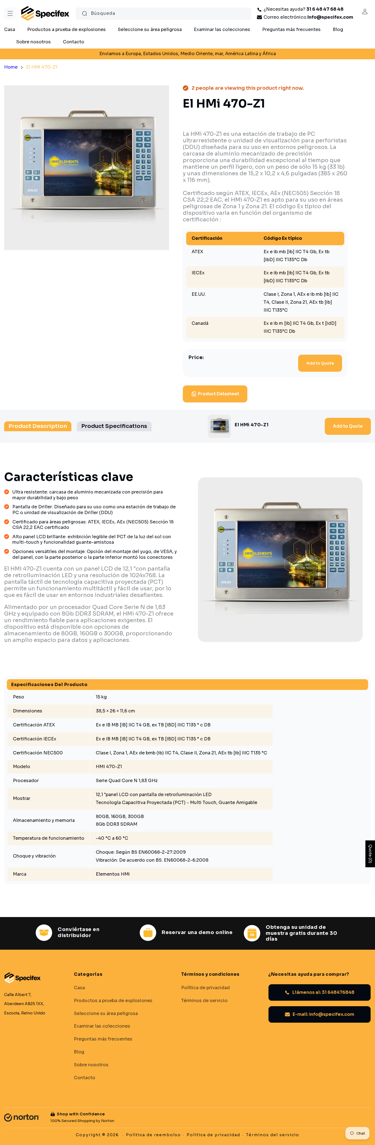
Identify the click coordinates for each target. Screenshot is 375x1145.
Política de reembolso (153, 1134)
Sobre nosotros (91, 1064)
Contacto (84, 1077)
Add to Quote (320, 363)
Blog (79, 1052)
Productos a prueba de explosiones (113, 1000)
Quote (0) (370, 854)
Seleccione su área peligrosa (106, 1013)
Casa (79, 988)
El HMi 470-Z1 (41, 67)
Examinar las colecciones (102, 1026)
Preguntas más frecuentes (103, 1039)
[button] (10, 13)
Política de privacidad (205, 988)
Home (11, 67)
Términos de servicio (204, 1000)
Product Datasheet (218, 393)
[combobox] (163, 13)
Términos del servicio (272, 1134)
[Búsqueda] (85, 13)
